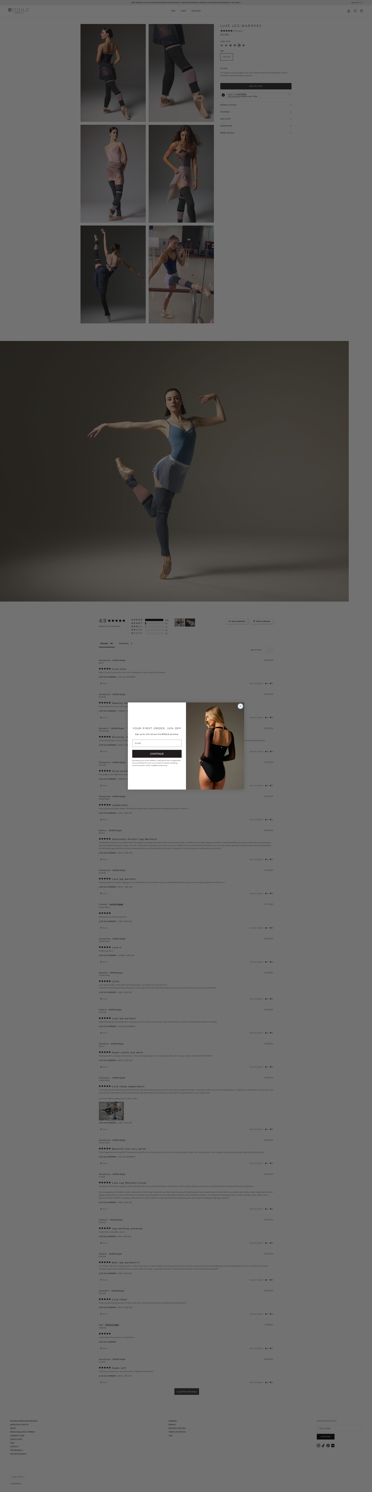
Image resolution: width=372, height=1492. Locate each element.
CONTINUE (157, 753)
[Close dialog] (240, 706)
